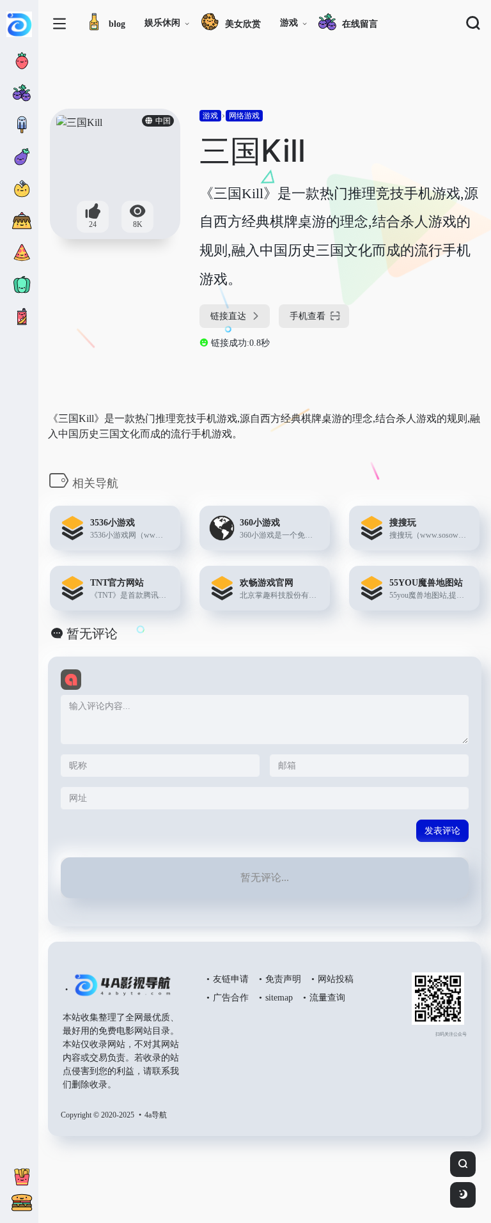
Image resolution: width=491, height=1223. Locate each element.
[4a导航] (120, 990)
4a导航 (155, 1114)
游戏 (289, 22)
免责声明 (283, 979)
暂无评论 (92, 634)
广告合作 (231, 997)
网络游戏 (244, 115)
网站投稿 (336, 979)
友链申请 (231, 979)
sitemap (279, 997)
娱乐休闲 (162, 22)
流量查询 (327, 997)
